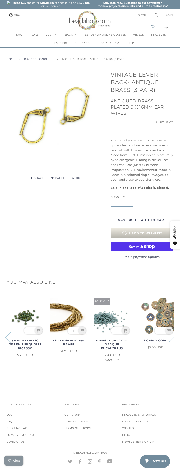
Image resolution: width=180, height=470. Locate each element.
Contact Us (16, 441)
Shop (20, 34)
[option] (51, 4)
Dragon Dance (36, 59)
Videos (138, 34)
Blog (126, 434)
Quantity (118, 196)
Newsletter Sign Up (138, 441)
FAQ (10, 421)
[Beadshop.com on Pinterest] (99, 462)
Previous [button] (10, 337)
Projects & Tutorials (139, 414)
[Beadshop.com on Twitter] (70, 462)
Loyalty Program (20, 434)
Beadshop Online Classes (105, 34)
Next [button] (169, 337)
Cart (169, 14)
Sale (35, 34)
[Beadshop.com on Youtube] (109, 462)
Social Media (109, 43)
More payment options (142, 257)
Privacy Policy (76, 421)
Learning (59, 43)
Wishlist (129, 428)
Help (17, 14)
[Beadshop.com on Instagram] (90, 462)
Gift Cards (83, 43)
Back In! (71, 34)
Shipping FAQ (17, 428)
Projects (158, 34)
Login (166, 27)
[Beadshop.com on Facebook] (80, 462)
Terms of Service (78, 428)
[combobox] (142, 15)
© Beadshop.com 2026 (90, 452)
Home (11, 59)
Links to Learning (136, 421)
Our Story (72, 414)
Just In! (52, 34)
